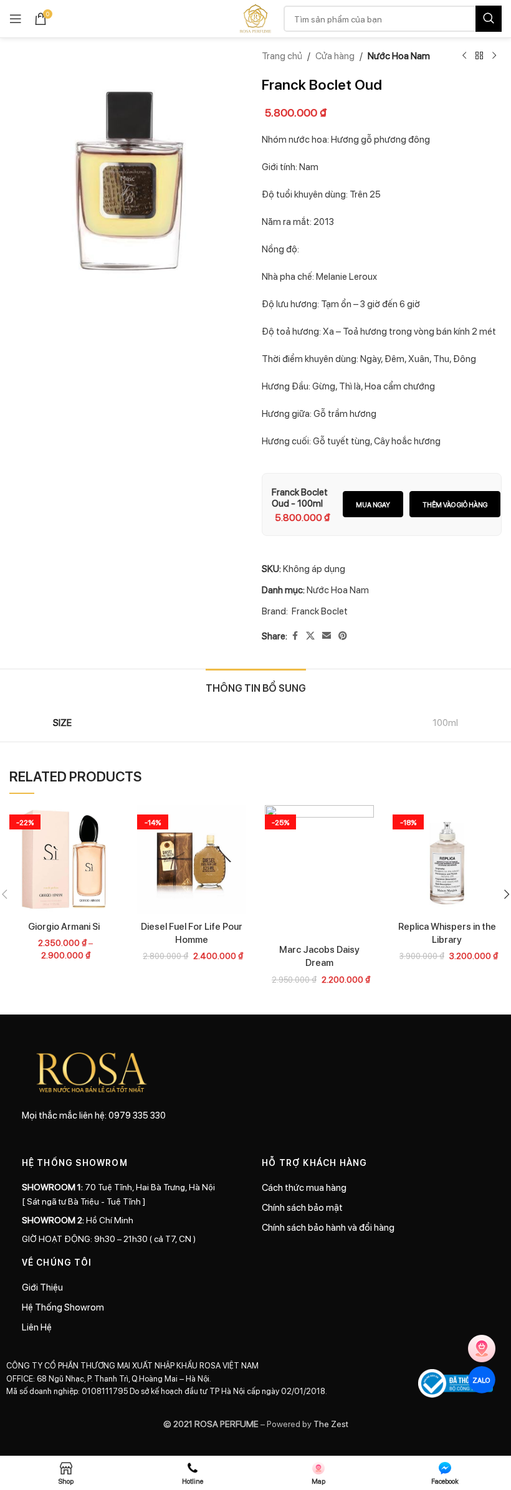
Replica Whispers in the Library (447, 932)
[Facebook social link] (294, 636)
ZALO (481, 1379)
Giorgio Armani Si (64, 926)
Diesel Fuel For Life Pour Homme (191, 932)
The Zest (330, 1423)
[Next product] (494, 56)
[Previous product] (464, 56)
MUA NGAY (373, 504)
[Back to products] (479, 56)
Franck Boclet (320, 610)
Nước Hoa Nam (399, 55)
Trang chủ (282, 55)
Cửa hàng (335, 55)
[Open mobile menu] (15, 18)
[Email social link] (326, 636)
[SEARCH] (488, 19)
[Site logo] (255, 17)
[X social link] (310, 636)
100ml (445, 722)
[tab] (256, 686)
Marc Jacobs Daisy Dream (319, 955)
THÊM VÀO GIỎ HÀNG (455, 504)
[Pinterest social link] (343, 636)
